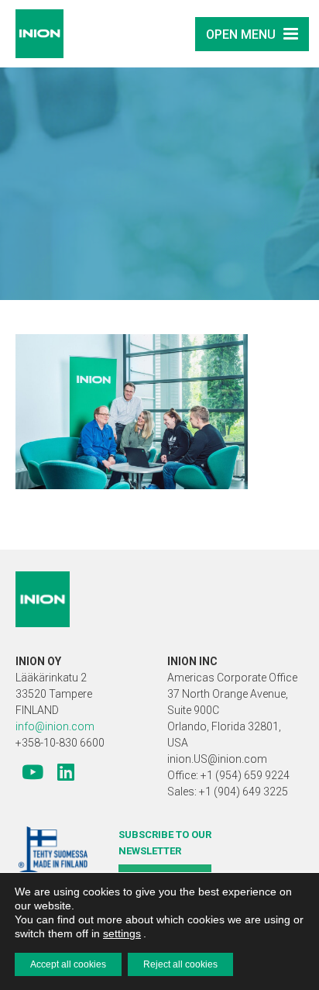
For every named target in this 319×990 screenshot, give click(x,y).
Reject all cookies (180, 964)
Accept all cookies (68, 964)
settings (122, 933)
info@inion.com (54, 726)
